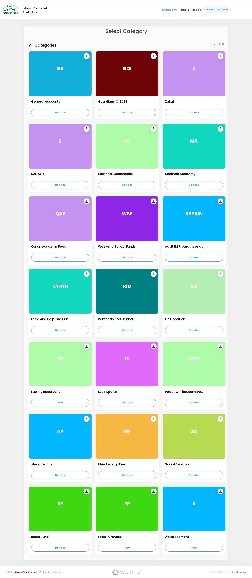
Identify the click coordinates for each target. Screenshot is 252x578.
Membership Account (216, 9)
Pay (60, 402)
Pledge (196, 10)
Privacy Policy (218, 572)
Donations (169, 10)
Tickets (184, 10)
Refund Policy (237, 572)
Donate (60, 112)
